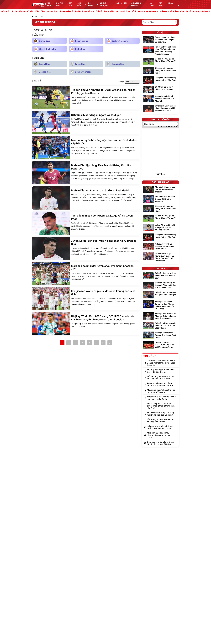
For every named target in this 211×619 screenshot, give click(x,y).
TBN (125, 3)
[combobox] (160, 124)
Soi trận (152, 4)
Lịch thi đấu (59, 4)
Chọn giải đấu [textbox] (149, 124)
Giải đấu (79, 4)
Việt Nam (160, 4)
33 (103, 342)
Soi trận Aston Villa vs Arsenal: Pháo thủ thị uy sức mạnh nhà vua (111, 11)
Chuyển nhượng (104, 4)
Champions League (136, 4)
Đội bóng (90, 4)
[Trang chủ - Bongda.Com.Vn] (39, 4)
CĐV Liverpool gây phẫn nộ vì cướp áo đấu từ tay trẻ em (51, 11)
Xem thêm (160, 174)
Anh (118, 3)
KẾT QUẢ (70, 4)
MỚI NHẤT (49, 4)
